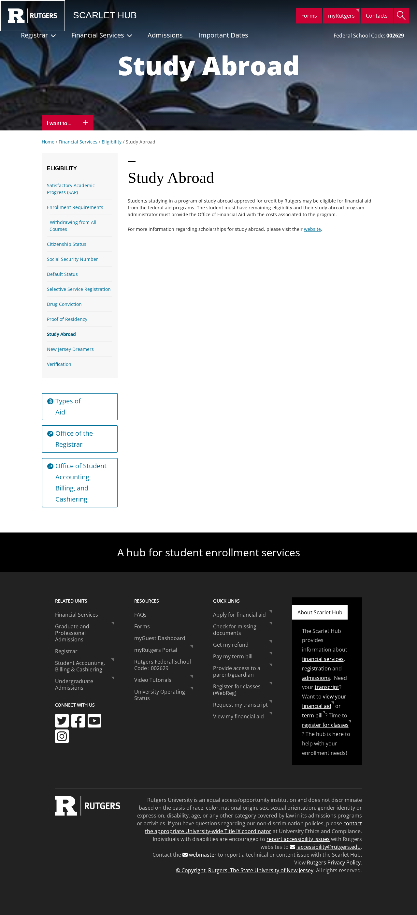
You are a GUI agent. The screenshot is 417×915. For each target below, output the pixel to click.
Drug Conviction (64, 304)
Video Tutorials (152, 679)
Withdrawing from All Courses (73, 225)
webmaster (203, 854)
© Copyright (191, 870)
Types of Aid (68, 406)
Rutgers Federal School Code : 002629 (162, 665)
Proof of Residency (67, 319)
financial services (323, 659)
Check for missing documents (234, 630)
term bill (312, 715)
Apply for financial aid (239, 614)
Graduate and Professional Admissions (72, 633)
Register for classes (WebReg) (237, 690)
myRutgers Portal (155, 649)
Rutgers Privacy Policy (334, 862)
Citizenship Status (66, 244)
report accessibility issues (298, 839)
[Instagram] (62, 736)
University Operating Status (159, 695)
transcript (327, 687)
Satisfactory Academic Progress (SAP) (71, 188)
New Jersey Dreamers (70, 349)
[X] (62, 720)
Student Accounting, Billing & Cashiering (80, 666)
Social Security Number (72, 259)
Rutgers (32, 15)
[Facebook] (78, 720)
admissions (316, 678)
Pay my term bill (232, 656)
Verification (59, 364)
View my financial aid (238, 716)
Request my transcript (240, 704)
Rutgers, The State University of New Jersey (260, 870)
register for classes (325, 724)
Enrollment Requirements (75, 207)
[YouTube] (94, 720)
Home (48, 142)
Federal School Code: (369, 35)
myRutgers (341, 15)
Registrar (34, 35)
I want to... (60, 123)
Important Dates (223, 35)
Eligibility (112, 142)
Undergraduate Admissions (74, 684)
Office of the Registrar (74, 439)
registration (316, 668)
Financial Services (97, 35)
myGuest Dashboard (159, 638)
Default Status (62, 274)
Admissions (165, 35)
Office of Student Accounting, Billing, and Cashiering (81, 482)
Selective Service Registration (79, 289)
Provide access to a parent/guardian (236, 671)
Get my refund (231, 644)
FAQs (140, 614)
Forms (309, 15)
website (312, 229)
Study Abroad (61, 334)
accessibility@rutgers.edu (328, 846)
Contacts (377, 15)
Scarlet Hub (105, 15)
